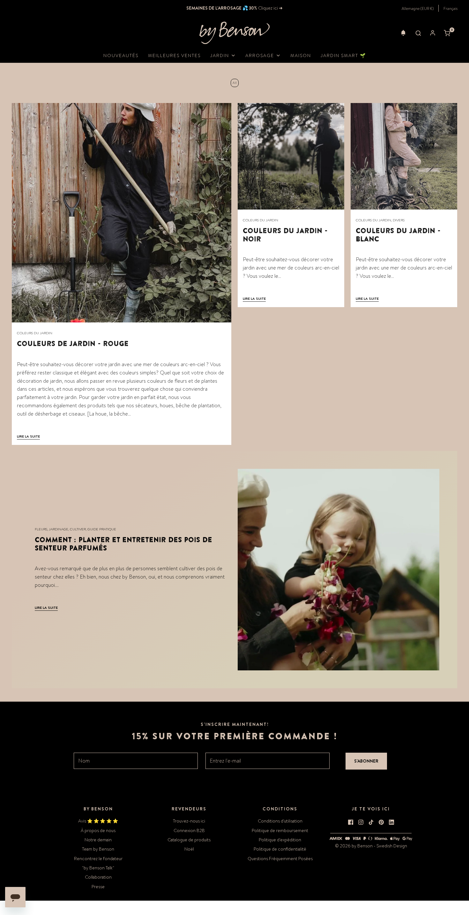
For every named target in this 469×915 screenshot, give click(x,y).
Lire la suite (28, 436)
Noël (189, 849)
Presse (98, 886)
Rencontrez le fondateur (98, 858)
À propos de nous (98, 830)
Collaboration (98, 877)
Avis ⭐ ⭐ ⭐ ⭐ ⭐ (98, 821)
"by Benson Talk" (98, 868)
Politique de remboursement (280, 830)
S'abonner (366, 761)
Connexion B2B (189, 830)
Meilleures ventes (174, 55)
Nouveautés (120, 55)
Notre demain (98, 840)
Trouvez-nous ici (189, 821)
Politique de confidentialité (280, 849)
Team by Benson (98, 849)
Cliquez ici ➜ (270, 8)
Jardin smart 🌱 (343, 55)
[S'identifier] (432, 33)
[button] (403, 33)
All (235, 83)
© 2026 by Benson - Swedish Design (371, 846)
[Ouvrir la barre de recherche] (418, 33)
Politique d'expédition (280, 840)
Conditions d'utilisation (280, 821)
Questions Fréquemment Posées (280, 858)
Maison (300, 55)
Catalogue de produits (189, 840)
